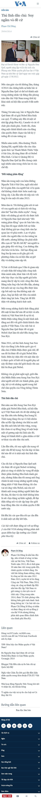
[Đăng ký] (30, 726)
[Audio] (26, 796)
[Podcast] (25, 726)
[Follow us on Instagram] (19, 726)
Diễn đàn (5, 10)
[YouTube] (17, 796)
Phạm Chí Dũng (8, 26)
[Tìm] (35, 796)
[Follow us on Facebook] (3, 726)
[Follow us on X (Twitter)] (9, 726)
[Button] (35, 37)
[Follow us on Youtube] (14, 726)
